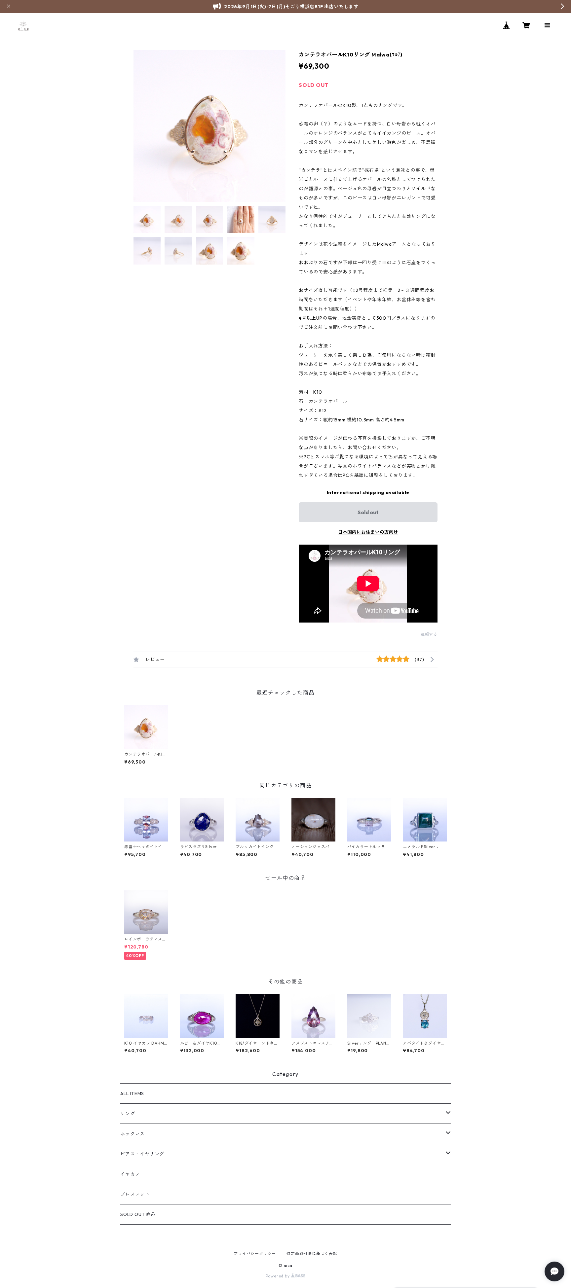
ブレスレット (135, 1194)
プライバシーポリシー (255, 1253)
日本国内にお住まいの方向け (368, 532)
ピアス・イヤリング (142, 1154)
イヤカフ (130, 1174)
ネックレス (132, 1134)
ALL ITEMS (132, 1093)
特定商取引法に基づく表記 (311, 1253)
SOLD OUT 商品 (138, 1214)
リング (127, 1114)
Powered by (278, 1275)
